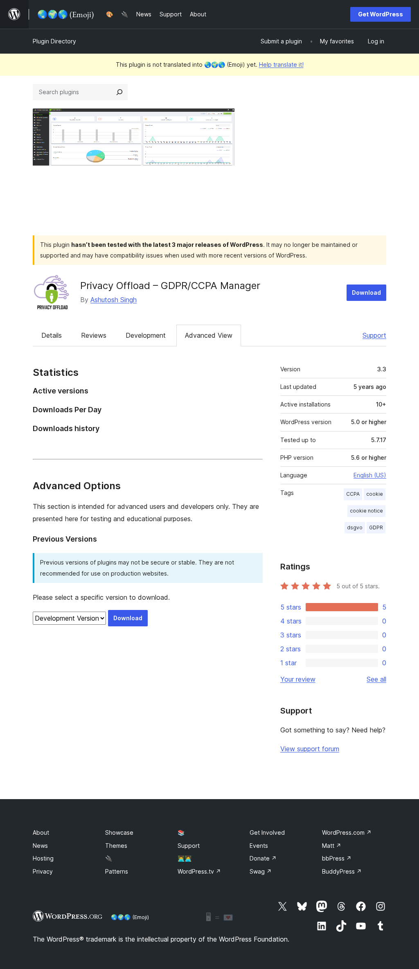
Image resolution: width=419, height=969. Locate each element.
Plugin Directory (54, 41)
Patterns (116, 871)
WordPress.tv (199, 871)
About (41, 832)
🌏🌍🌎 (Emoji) (130, 917)
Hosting (43, 858)
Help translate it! (281, 64)
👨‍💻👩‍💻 (184, 858)
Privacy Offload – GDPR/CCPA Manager (170, 285)
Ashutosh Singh (113, 300)
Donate (263, 858)
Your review (297, 679)
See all (376, 679)
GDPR (376, 527)
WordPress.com (347, 832)
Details (51, 335)
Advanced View (208, 335)
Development (146, 335)
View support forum (309, 749)
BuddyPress (342, 871)
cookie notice (366, 511)
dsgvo (355, 527)
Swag (261, 871)
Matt (331, 845)
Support (374, 335)
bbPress (336, 858)
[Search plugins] (119, 92)
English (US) (370, 475)
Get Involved (267, 832)
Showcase (119, 832)
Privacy (43, 871)
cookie (374, 494)
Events (259, 845)
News (40, 845)
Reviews (93, 335)
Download (366, 292)
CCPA (353, 494)
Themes (116, 845)
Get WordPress (380, 14)
